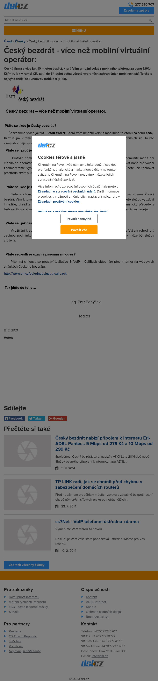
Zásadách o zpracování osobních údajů (66, 191)
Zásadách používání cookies (59, 201)
